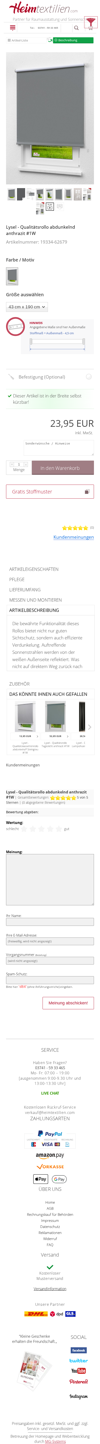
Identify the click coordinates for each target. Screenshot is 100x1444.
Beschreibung (67, 40)
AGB (50, 1208)
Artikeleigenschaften (34, 569)
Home (50, 1202)
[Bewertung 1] (23, 828)
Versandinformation (50, 1288)
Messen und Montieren (35, 600)
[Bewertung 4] (50, 828)
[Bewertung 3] (41, 828)
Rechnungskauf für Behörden (50, 1214)
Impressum (50, 1220)
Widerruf (50, 1238)
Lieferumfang (25, 589)
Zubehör (19, 684)
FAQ (50, 1244)
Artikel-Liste (20, 40)
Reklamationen (50, 1232)
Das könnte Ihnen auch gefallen (48, 694)
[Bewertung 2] (32, 828)
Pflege (16, 579)
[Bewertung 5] (58, 828)
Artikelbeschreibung (34, 610)
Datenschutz (50, 1226)
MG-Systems (55, 1441)
